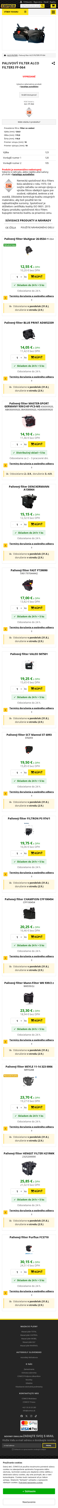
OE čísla (10, 227)
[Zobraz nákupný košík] (53, 6)
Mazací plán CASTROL (29, 1335)
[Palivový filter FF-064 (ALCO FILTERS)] (29, 33)
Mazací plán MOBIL (29, 1338)
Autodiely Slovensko (29, 1352)
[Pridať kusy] (21, 277)
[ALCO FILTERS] (29, 112)
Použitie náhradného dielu (37, 227)
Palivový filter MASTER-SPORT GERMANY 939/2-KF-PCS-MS (29, 406)
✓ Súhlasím (29, 1491)
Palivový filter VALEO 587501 (29, 654)
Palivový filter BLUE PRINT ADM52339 (29, 322)
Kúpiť (37, 276)
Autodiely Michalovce (29, 1357)
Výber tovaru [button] (11, 11)
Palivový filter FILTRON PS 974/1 (29, 818)
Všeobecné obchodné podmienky (29, 1386)
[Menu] (25, 11)
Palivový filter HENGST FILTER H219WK (29, 1155)
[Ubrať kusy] (13, 277)
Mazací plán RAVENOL (29, 1345)
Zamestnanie (29, 1369)
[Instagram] (31, 1416)
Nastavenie (29, 1502)
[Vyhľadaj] (42, 6)
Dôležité (29, 1383)
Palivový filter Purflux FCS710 (29, 1237)
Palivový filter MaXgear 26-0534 (29, 238)
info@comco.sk (29, 1410)
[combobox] (32, 6)
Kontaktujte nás (29, 1393)
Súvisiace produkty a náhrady (28, 220)
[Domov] (5, 55)
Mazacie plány (29, 1326)
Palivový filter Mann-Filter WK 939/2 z (29, 984)
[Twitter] (26, 1416)
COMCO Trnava (29, 1402)
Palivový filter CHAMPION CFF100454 (29, 901)
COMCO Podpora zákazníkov (29, 1376)
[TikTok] (35, 1416)
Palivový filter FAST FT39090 (29, 572)
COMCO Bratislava (29, 1398)
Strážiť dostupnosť (29, 95)
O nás (29, 1364)
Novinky (29, 1379)
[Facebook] (21, 1416)
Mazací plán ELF (29, 1342)
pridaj (49, 1445)
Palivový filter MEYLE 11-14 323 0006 (29, 1068)
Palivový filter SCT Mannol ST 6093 (29, 736)
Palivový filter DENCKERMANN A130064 (29, 488)
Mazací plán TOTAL (29, 1331)
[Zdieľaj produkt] (53, 63)
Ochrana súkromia (29, 1372)
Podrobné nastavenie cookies (31, 1483)
